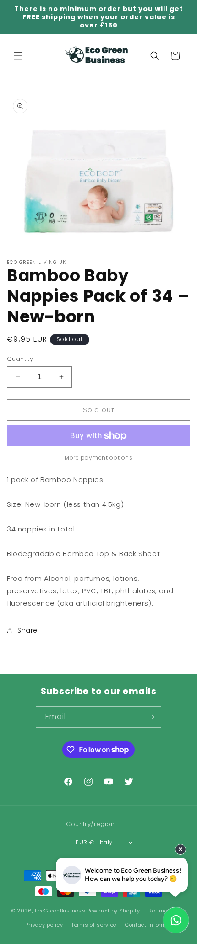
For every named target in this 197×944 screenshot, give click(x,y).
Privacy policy (44, 924)
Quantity (20, 358)
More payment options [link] (98, 457)
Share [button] (27, 630)
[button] (18, 56)
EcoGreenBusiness (60, 910)
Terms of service (93, 924)
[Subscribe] (151, 717)
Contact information (152, 924)
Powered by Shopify (113, 910)
